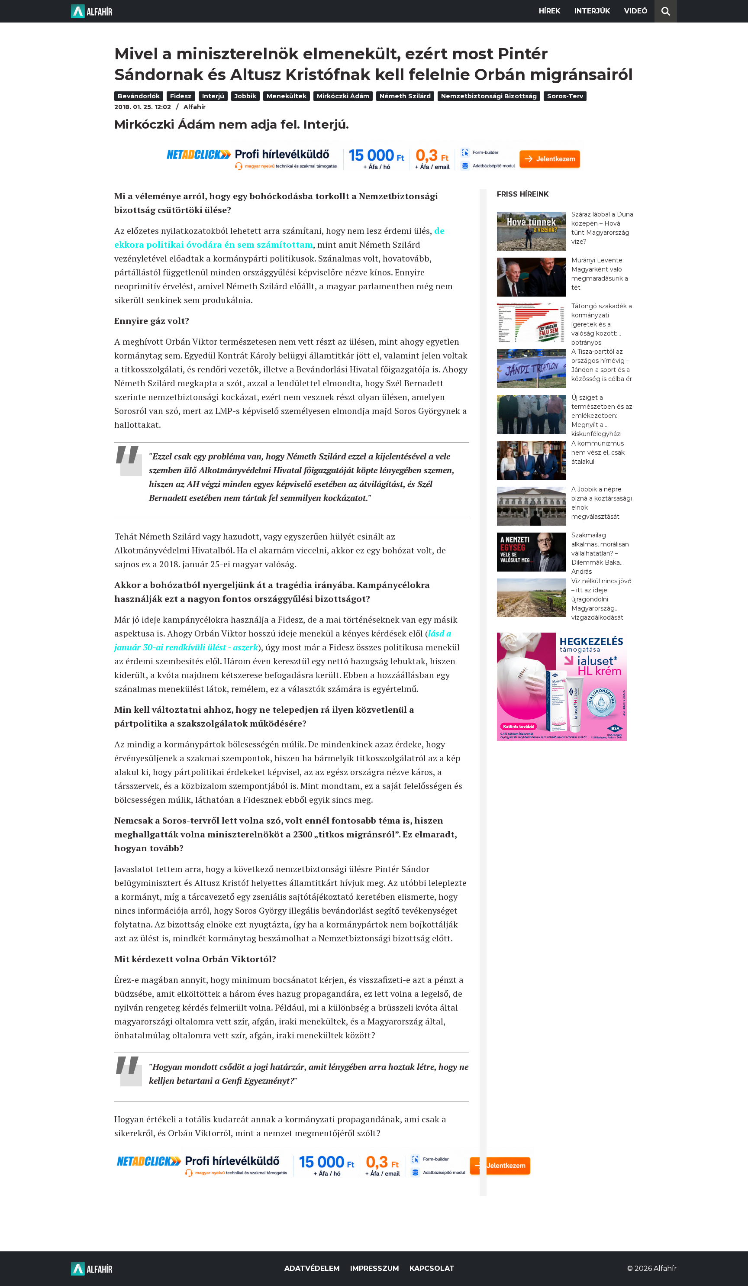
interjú (213, 96)
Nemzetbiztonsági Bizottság (489, 96)
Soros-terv (565, 96)
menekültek (286, 96)
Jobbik (245, 96)
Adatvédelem (312, 1268)
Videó (636, 11)
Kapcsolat (432, 1268)
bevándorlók (139, 96)
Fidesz (181, 96)
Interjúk (592, 11)
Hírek (550, 11)
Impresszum (374, 1268)
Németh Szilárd (405, 96)
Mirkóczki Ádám (343, 96)
